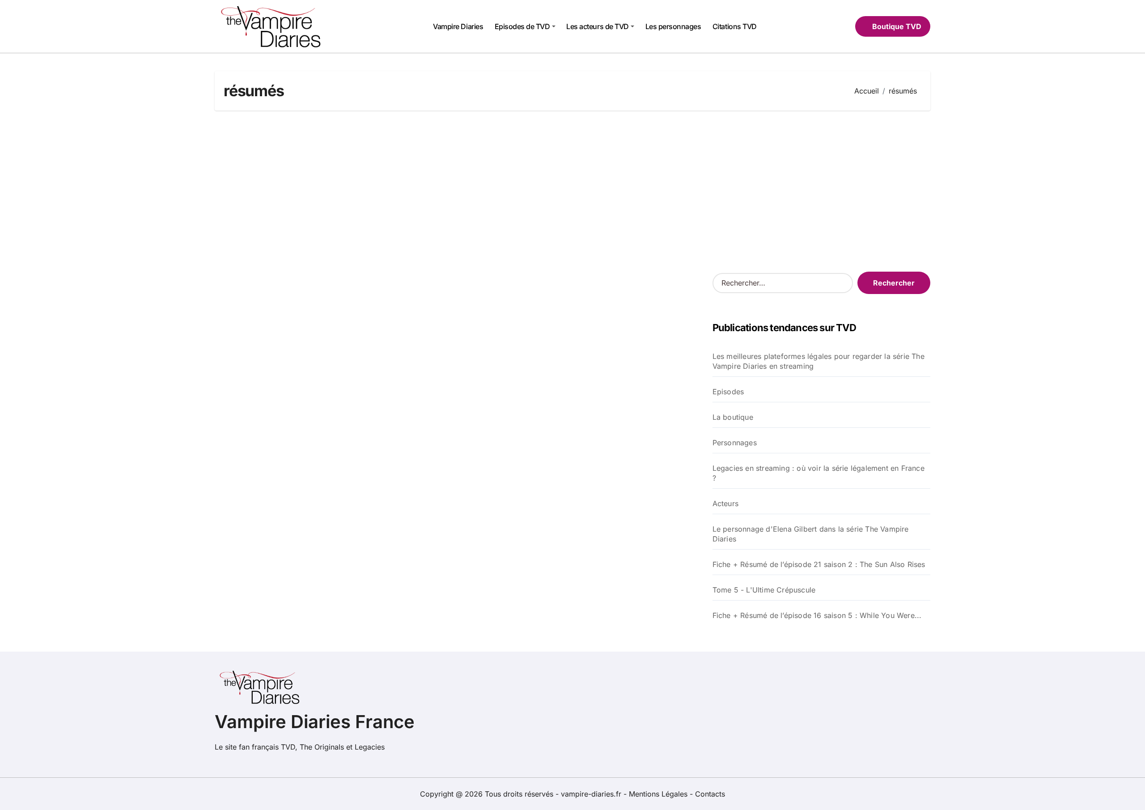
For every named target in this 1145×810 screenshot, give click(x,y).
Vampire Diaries (458, 26)
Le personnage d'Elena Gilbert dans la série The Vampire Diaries (810, 533)
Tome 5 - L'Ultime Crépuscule (764, 589)
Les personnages (673, 26)
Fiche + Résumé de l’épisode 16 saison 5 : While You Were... (817, 615)
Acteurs (725, 503)
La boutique (732, 417)
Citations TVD (734, 26)
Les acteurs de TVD (597, 26)
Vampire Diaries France (315, 722)
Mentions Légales (659, 793)
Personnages (734, 442)
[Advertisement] (572, 191)
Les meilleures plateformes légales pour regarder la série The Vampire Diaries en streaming (818, 361)
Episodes (728, 391)
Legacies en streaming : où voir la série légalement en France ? (818, 473)
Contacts (710, 793)
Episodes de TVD (522, 26)
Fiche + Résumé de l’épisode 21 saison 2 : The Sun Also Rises (818, 564)
